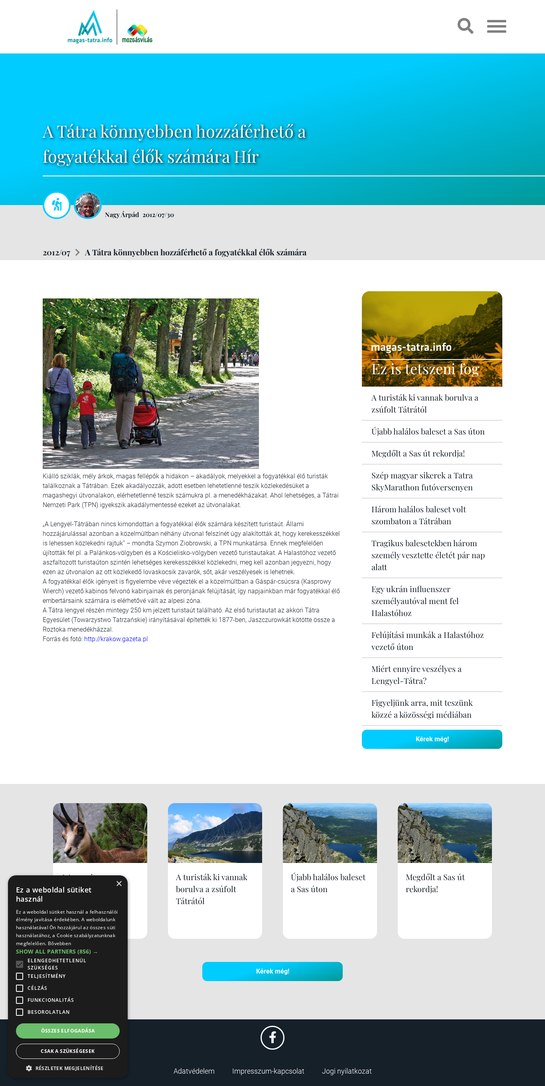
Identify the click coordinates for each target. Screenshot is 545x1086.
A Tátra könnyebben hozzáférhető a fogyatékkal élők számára (195, 252)
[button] (68, 1067)
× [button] (119, 884)
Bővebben (59, 943)
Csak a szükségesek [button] (68, 1051)
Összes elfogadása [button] (68, 1030)
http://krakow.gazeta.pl (116, 639)
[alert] (68, 976)
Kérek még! (432, 739)
